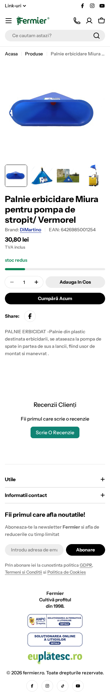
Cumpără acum (55, 298)
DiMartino (30, 229)
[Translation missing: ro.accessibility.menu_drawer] (8, 20)
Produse (34, 54)
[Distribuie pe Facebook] (30, 316)
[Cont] (89, 20)
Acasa (11, 54)
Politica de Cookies (66, 572)
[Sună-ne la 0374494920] (77, 20)
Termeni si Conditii (23, 572)
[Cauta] (96, 35)
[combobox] (55, 35)
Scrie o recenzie (55, 432)
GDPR (86, 565)
